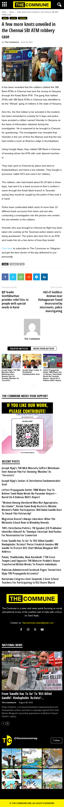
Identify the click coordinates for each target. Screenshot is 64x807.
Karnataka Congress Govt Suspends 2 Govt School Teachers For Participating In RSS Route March (30, 580)
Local (13, 18)
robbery (14, 264)
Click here (7, 248)
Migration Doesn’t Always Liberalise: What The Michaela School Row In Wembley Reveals (28, 520)
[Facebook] (5, 276)
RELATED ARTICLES (19, 348)
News (12, 12)
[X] (35, 630)
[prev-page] (30, 386)
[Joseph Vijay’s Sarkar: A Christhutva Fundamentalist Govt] (32, 361)
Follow (56, 740)
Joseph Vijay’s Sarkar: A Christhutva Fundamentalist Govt (31, 482)
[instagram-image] (12, 758)
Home (4, 12)
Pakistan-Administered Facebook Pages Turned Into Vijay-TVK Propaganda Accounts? (31, 571)
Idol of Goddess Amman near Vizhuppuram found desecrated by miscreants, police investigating (50, 301)
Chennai (22, 18)
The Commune (11, 42)
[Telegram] (36, 276)
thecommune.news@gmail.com (38, 623)
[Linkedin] (44, 276)
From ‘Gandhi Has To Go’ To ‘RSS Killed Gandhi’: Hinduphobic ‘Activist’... (27, 695)
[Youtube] (42, 630)
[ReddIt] (28, 276)
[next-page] (34, 386)
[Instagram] (28, 630)
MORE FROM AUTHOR (43, 348)
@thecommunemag (25, 738)
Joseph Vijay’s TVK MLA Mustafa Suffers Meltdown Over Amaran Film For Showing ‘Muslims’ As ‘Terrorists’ (11, 375)
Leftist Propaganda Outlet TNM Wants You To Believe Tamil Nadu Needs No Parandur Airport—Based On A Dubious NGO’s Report (52, 375)
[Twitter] (13, 276)
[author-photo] (32, 327)
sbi (22, 264)
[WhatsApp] (20, 276)
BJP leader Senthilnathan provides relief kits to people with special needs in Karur (15, 299)
